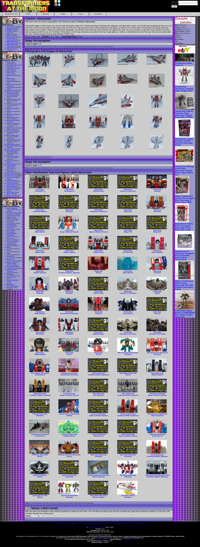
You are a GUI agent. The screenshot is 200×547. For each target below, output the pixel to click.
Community (98, 14)
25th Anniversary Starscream (128, 353)
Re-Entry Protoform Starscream (69, 455)
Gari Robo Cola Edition (14, 212)
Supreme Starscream (69, 475)
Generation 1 (40, 191)
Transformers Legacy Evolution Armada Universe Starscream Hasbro (184, 142)
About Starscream (33, 36)
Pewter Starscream (128, 434)
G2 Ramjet (10, 274)
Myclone (40, 293)
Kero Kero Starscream (69, 434)
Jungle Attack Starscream (40, 434)
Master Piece (40, 252)
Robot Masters (157, 252)
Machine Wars (99, 191)
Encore (157, 313)
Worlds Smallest (40, 273)
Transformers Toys (11, 14)
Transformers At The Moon (63, 523)
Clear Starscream (69, 393)
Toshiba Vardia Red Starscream (98, 475)
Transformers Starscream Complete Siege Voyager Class (184, 89)
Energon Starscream (40, 414)
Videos (63, 14)
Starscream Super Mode (98, 495)
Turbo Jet (10, 75)
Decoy (98, 273)
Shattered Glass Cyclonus (12, 270)
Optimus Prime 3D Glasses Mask (13, 262)
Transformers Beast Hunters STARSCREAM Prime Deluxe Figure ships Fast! (185, 314)
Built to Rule (98, 293)
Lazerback (10, 221)
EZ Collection (128, 252)
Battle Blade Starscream (128, 373)
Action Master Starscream (40, 373)
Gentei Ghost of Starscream (69, 414)
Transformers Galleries (95, 523)
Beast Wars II (40, 232)
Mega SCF (128, 232)
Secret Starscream (157, 455)
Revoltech (40, 334)
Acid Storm (10, 47)
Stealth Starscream (40, 475)
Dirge (8, 34)
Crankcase (10, 238)
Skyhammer (11, 256)
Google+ (107, 539)
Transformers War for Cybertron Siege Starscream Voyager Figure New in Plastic (184, 114)
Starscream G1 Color (40, 495)
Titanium (157, 273)
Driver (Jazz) (11, 277)
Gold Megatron (11, 224)
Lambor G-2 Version (13, 215)
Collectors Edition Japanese (69, 273)
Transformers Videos (111, 523)
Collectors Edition (39, 211)
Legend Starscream (99, 434)
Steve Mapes (99, 539)
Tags (80, 36)
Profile (46, 36)
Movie (157, 293)
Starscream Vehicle (128, 495)
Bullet (9, 247)
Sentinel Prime (12, 244)
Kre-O (69, 354)
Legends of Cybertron (99, 211)
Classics (157, 211)
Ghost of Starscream (98, 414)
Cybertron (128, 211)
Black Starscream (157, 373)
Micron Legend (69, 252)
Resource (46, 14)
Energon (69, 211)
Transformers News (79, 523)
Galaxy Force (98, 252)
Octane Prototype (12, 241)
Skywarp (10, 28)
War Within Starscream (128, 475)
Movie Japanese (157, 415)
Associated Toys (69, 36)
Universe (128, 354)
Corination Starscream (157, 393)
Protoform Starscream (40, 455)
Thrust (9, 35)
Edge (8, 253)
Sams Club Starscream (98, 455)
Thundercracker (12, 31)
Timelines (69, 334)
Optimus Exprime (12, 218)
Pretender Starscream (157, 434)
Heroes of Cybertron (128, 191)
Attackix (69, 293)
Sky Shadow (11, 230)
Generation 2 (69, 191)
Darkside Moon (69, 436)
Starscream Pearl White (69, 495)
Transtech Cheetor (13, 266)
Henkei (69, 415)
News (28, 14)
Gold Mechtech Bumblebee (12, 234)
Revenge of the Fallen (128, 334)
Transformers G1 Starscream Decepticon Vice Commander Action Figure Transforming (185, 255)
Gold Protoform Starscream (157, 414)
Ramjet (9, 29)
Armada (157, 191)
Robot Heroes (40, 313)
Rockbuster (10, 284)
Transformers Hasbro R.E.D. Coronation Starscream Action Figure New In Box (184, 227)
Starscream (40, 189)
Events (80, 14)
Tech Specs (55, 36)
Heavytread (10, 259)
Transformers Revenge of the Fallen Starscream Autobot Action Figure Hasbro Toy (184, 170)
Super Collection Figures (69, 232)
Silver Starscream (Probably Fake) (157, 475)
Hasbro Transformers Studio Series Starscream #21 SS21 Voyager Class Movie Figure (184, 285)
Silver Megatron (12, 208)
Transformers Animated (69, 313)
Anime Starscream (98, 373)
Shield (9, 250)
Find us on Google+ (129, 539)
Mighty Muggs (98, 334)
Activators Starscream (69, 373)
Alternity (69, 497)
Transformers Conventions (128, 523)
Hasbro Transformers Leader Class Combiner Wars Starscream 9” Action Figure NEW (185, 199)
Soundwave (11, 227)
